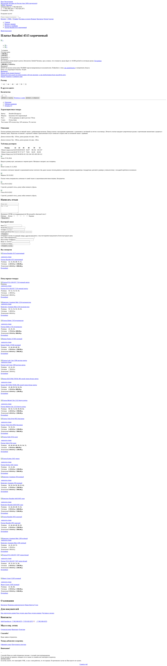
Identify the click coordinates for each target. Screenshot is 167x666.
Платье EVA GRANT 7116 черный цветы (14, 288)
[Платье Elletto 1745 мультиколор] (83, 321)
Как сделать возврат (35, 613)
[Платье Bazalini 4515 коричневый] (83, 254)
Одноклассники (6, 629)
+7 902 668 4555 (8, 8)
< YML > (9, 19)
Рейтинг (3, 216)
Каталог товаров (10, 24)
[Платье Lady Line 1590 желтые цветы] (14, 360)
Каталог (3, 19)
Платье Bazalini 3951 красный (10, 523)
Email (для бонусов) (7, 232)
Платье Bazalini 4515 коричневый (16, 27)
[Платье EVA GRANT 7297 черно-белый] (83, 556)
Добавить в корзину (7, 98)
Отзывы (15, 19)
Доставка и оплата (24, 19)
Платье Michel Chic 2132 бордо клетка (13, 406)
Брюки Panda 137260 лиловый (11, 345)
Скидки (51, 19)
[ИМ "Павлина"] (6, 5)
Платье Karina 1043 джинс (9, 465)
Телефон (3, 230)
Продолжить (5, 218)
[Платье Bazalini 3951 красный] (83, 517)
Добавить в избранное (32, 98)
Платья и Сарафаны (11, 26)
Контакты (40, 19)
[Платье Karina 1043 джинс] (83, 459)
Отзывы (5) (8, 106)
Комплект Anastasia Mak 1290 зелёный (13, 543)
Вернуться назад (6, 31)
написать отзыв (6, 257)
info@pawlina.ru (6, 621)
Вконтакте (15, 629)
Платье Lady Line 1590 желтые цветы (13, 365)
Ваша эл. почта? (6, 241)
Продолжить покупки (19, 644)
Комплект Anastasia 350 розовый (11, 483)
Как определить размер (8, 613)
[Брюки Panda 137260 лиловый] (83, 339)
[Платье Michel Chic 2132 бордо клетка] (83, 401)
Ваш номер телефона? (8, 239)
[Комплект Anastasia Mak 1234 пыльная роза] (16, 302)
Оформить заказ (6, 644)
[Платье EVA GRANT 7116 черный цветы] (15, 282)
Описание (8, 102)
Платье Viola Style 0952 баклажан (12, 425)
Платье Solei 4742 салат (8, 443)
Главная (7, 22)
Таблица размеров (11, 104)
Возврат (33, 19)
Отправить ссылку (7, 246)
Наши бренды (29, 605)
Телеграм (22, 629)
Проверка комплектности (16, 605)
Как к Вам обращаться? (8, 237)
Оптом (46, 19)
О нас (36, 605)
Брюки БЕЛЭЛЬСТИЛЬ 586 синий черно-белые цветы (19, 385)
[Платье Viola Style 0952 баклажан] (83, 419)
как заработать (69, 68)
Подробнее (98, 61)
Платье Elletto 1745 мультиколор (11, 327)
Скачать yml (83, 664)
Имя (2, 225)
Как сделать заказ (22, 613)
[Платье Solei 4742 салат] (83, 438)
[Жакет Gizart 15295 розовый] (83, 579)
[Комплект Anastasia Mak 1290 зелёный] (14, 538)
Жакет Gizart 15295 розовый (10, 584)
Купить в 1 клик (19, 98)
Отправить (5, 234)
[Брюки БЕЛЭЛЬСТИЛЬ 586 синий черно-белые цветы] (83, 379)
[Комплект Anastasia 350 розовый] (83, 477)
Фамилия (4, 227)
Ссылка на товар (6, 243)
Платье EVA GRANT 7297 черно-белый (14, 561)
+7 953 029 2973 (19, 8)
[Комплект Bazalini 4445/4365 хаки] (83, 499)
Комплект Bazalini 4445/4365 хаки (12, 505)
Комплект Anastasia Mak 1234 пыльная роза (15, 307)
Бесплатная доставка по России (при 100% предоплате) (19, 3)
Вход (2, 1)
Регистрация (8, 1)
